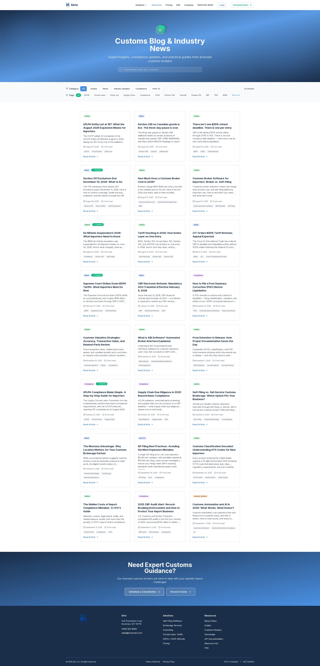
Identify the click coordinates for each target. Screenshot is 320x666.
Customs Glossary (213, 630)
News (105, 88)
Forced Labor (100, 95)
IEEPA (225, 95)
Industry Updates (122, 88)
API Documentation (213, 639)
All (83, 88)
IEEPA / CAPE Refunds (174, 639)
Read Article (89, 156)
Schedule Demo (240, 5)
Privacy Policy (169, 662)
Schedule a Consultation (142, 591)
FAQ (178, 5)
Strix (74, 5)
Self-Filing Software (172, 621)
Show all (236, 95)
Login (222, 5)
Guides (93, 88)
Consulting (168, 630)
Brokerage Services (172, 625)
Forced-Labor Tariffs (173, 634)
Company (188, 5)
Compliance (141, 88)
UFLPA (87, 95)
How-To (156, 88)
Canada (183, 95)
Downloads (209, 634)
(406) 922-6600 (205, 5)
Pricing (169, 5)
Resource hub (211, 643)
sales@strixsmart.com (132, 633)
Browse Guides (178, 591)
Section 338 (169, 95)
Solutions (140, 5)
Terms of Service (153, 662)
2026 (157, 95)
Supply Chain (129, 95)
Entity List (114, 95)
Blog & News (210, 621)
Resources (157, 5)
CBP (207, 95)
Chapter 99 (196, 95)
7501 (216, 95)
